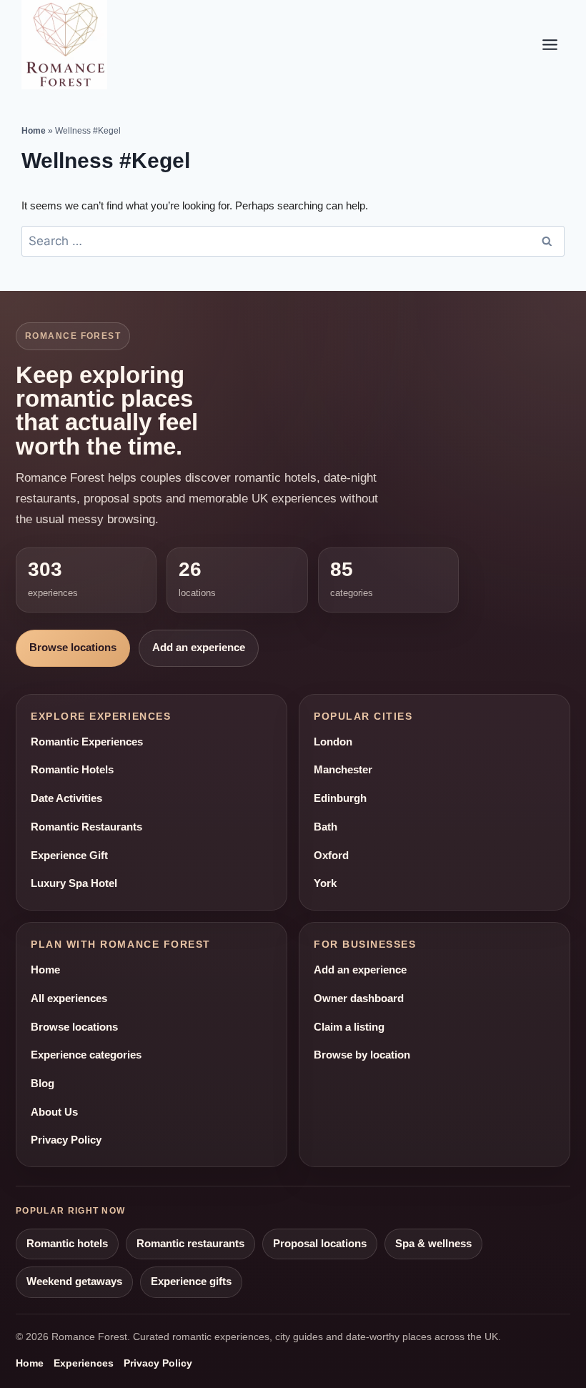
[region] (186, 1284)
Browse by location (362, 1055)
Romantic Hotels (72, 769)
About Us (54, 1112)
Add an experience (198, 647)
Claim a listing (349, 1027)
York (325, 883)
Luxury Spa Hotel (74, 883)
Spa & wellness (433, 1243)
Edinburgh (340, 798)
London (333, 742)
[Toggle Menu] (550, 44)
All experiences (69, 998)
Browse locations (72, 647)
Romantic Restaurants (86, 827)
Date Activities (66, 798)
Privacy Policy (66, 1140)
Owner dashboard (359, 998)
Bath (325, 827)
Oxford (331, 855)
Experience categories (86, 1055)
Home (33, 131)
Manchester (343, 769)
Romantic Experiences (87, 742)
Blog (42, 1083)
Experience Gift (69, 855)
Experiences (84, 1363)
